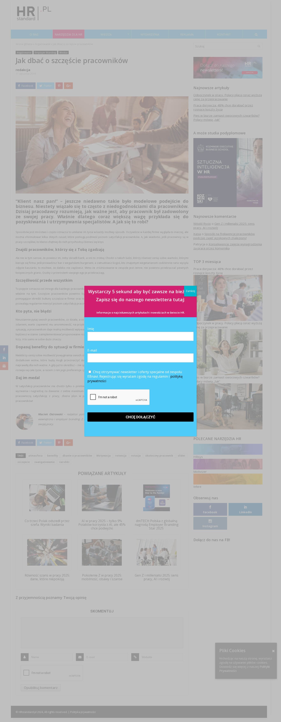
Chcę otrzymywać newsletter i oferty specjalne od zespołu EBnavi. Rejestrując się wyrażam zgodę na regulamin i (135, 376)
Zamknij (190, 291)
